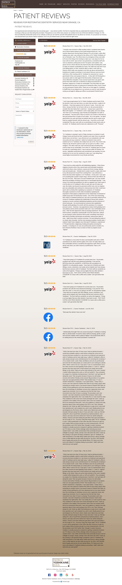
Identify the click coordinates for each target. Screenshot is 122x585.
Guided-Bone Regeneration (23, 90)
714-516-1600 (101, 4)
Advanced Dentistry (20, 84)
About (59, 4)
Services (66, 4)
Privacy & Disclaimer (68, 579)
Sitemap (77, 579)
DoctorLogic (65, 581)
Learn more (20, 137)
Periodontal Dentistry (21, 88)
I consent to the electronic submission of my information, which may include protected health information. (24, 131)
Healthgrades (19, 63)
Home (41, 4)
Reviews (81, 4)
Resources (90, 4)
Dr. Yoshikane (50, 4)
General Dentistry (20, 86)
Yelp (16, 65)
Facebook (18, 61)
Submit (31, 141)
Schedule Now (113, 4)
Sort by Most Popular (99, 40)
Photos (74, 4)
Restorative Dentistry (21, 82)
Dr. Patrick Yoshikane (21, 71)
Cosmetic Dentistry (20, 78)
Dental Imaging (19, 80)
